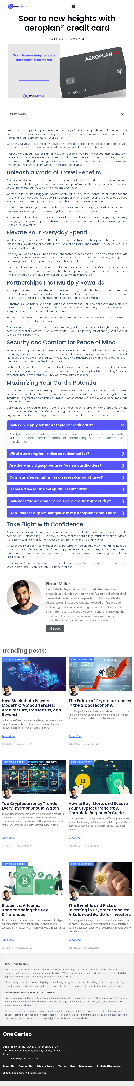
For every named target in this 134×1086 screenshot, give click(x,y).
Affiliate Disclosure (108, 1066)
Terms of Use (66, 1066)
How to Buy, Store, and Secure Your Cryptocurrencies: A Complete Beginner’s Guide (98, 808)
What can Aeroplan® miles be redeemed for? (49, 453)
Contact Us (25, 1066)
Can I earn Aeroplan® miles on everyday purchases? (56, 477)
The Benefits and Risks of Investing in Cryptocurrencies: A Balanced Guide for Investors (100, 910)
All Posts (55, 628)
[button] (73, 6)
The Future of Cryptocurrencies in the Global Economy (100, 703)
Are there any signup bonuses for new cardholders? (55, 465)
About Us (8, 1066)
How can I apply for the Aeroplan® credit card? (51, 425)
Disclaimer (85, 1066)
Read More (8, 736)
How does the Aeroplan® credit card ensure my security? (60, 501)
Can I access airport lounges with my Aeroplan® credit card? (63, 512)
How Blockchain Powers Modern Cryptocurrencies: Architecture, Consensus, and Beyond (31, 707)
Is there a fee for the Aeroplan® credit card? (48, 489)
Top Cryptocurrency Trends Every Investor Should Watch (30, 806)
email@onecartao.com (26, 1058)
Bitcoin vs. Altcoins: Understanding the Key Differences (25, 910)
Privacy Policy (45, 1066)
